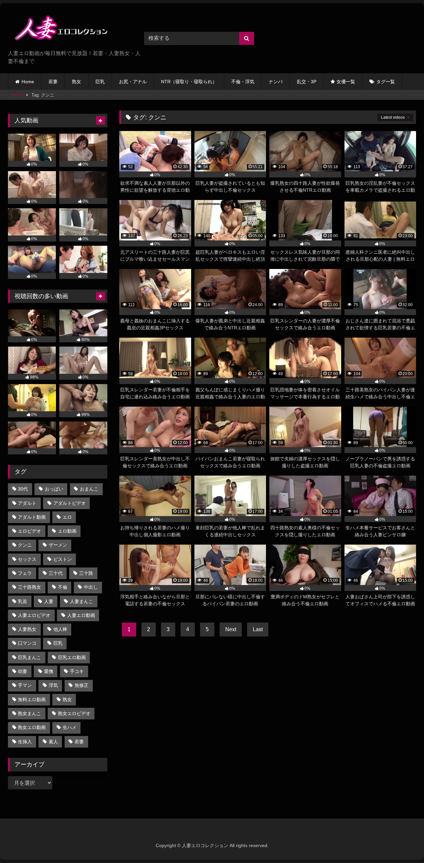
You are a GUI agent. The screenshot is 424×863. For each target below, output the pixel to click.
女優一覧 (346, 81)
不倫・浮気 (242, 81)
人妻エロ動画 (81, 615)
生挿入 (25, 741)
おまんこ (89, 489)
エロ (67, 517)
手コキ (77, 671)
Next (230, 629)
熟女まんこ (29, 713)
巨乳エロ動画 (72, 657)
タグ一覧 (385, 81)
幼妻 (22, 671)
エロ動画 (67, 531)
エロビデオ (29, 531)
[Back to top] (403, 843)
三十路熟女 (29, 587)
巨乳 (100, 81)
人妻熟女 (27, 629)
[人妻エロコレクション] (57, 29)
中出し (91, 587)
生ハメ (70, 727)
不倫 (62, 587)
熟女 (76, 81)
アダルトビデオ (69, 503)
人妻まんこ (81, 601)
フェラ (25, 573)
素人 (53, 741)
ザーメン (58, 545)
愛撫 (48, 671)
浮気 (53, 685)
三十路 (86, 573)
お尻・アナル (133, 81)
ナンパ (276, 81)
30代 (23, 489)
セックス (27, 559)
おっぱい (54, 489)
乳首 (22, 601)
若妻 (53, 81)
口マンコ (27, 643)
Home (28, 81)
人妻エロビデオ (34, 615)
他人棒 (60, 629)
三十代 (56, 573)
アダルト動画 (32, 517)
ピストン (62, 559)
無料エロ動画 (32, 699)
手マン (25, 685)
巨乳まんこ (29, 657)
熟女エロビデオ (74, 713)
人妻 (48, 601)
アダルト (27, 503)
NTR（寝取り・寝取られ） (189, 81)
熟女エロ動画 (32, 727)
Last (258, 629)
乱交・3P (306, 81)
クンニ (25, 545)
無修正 (81, 685)
